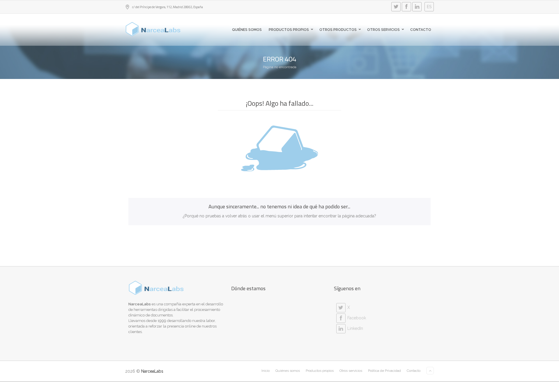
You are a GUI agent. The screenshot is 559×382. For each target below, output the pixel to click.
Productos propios (289, 30)
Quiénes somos (247, 30)
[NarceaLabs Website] (153, 29)
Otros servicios (383, 30)
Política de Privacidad (384, 371)
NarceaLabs (152, 371)
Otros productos (338, 30)
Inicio (265, 371)
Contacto (420, 30)
